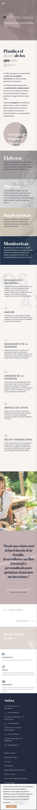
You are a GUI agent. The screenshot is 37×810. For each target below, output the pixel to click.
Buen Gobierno (8, 766)
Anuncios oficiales (9, 782)
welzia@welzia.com (13, 745)
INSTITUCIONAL (22, 621)
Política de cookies (9, 753)
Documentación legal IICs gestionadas (15, 778)
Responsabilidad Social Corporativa (14, 770)
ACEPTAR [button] (11, 806)
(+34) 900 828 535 (13, 712)
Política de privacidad (10, 757)
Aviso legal (7, 761)
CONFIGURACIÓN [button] (18, 802)
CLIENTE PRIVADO (16, 610)
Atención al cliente (9, 774)
